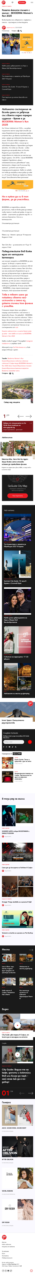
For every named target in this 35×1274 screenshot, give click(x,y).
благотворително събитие (11, 361)
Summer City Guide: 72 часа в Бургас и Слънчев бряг (15, 87)
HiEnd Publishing (12, 1264)
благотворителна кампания (12, 368)
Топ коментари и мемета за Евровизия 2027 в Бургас (16, 77)
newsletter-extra (14, 371)
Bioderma (5, 371)
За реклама (5, 1251)
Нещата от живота (6, 6)
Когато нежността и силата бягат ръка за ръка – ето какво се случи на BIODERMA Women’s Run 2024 (16, 333)
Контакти (5, 1256)
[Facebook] (18, 31)
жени (10, 366)
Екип (3, 1253)
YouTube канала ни (19, 347)
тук (16, 327)
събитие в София (8, 363)
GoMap (23, 2)
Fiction (10, 1266)
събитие (25, 361)
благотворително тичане (22, 366)
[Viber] (21, 31)
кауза (16, 363)
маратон (25, 368)
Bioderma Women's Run (15, 358)
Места (4, 1242)
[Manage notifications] (31, 1270)
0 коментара (5, 31)
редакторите (10, 27)
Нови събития (6, 1244)
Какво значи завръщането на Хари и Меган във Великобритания (15, 66)
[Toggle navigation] (31, 2)
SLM (21, 1266)
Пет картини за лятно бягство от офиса (14, 98)
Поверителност (7, 1258)
